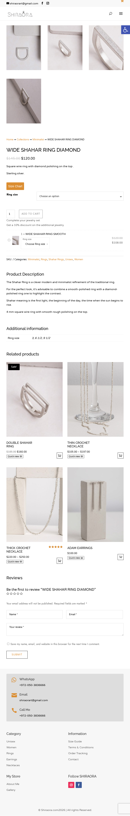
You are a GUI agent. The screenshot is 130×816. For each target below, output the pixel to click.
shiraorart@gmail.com (33, 700)
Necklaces (13, 765)
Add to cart (30, 213)
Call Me (24, 709)
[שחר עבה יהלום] (65, 69)
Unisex (69, 259)
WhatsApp (27, 679)
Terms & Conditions (81, 747)
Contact (73, 759)
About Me (12, 784)
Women (78, 259)
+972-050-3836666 (32, 685)
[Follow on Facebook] (79, 785)
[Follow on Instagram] (71, 785)
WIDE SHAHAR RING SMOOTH (45, 234)
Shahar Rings (56, 259)
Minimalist (38, 139)
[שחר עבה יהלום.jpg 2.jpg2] (106, 69)
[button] (125, 29)
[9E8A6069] (23, 122)
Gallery (10, 790)
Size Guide (75, 741)
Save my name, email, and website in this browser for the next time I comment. (55, 644)
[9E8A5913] (23, 69)
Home (9, 139)
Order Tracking (78, 753)
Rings (44, 259)
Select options (60, 455)
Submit (17, 654)
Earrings (11, 759)
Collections (23, 139)
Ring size (12, 194)
